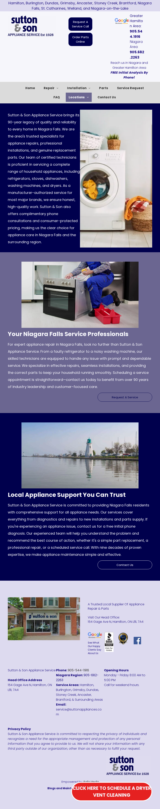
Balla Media (91, 782)
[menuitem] (31, 88)
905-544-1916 (78, 670)
